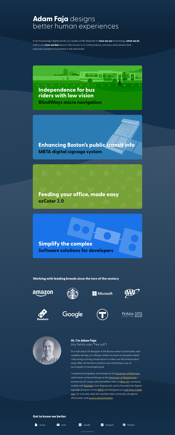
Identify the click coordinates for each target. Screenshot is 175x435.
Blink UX (124, 381)
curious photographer (101, 397)
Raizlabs (88, 385)
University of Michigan (127, 373)
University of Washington (123, 377)
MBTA (100, 389)
